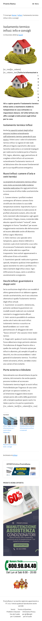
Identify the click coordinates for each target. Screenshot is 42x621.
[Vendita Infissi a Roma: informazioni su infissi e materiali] (27, 421)
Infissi (15, 455)
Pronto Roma (9, 3)
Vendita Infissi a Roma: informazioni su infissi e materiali (27, 428)
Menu (37, 4)
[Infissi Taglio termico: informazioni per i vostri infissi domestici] (10, 421)
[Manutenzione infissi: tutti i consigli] (10, 439)
